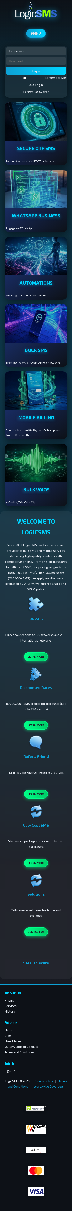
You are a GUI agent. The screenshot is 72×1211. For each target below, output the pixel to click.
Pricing (9, 1000)
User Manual (13, 1041)
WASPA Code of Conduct (21, 1046)
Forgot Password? (36, 91)
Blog (8, 1035)
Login (36, 71)
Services (11, 1006)
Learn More (36, 656)
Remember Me (55, 77)
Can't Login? (36, 85)
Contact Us (36, 931)
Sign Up (10, 1071)
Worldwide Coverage (48, 1086)
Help (8, 1030)
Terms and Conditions (19, 1052)
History (10, 1011)
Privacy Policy (43, 1081)
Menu (36, 33)
